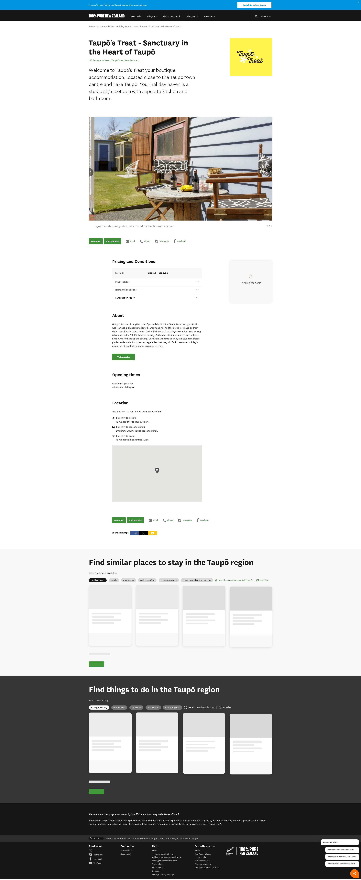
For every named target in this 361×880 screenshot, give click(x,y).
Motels (114, 580)
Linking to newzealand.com (164, 861)
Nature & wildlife (172, 707)
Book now (95, 241)
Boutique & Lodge (169, 580)
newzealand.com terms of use (205, 824)
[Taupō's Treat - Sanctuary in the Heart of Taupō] (251, 57)
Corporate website (203, 864)
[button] (135, 16)
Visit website (112, 241)
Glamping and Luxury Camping (197, 580)
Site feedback (126, 850)
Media (197, 850)
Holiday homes (97, 580)
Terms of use (158, 864)
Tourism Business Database (207, 867)
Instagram (98, 855)
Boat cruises (153, 707)
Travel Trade (200, 857)
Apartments (128, 580)
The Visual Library (203, 854)
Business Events (202, 861)
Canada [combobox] (265, 16)
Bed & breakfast (147, 580)
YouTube (97, 863)
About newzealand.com (162, 854)
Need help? (125, 854)
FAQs (154, 850)
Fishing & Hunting (99, 707)
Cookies (155, 871)
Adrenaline (136, 707)
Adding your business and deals (166, 857)
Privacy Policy (158, 867)
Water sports (119, 707)
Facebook (97, 859)
